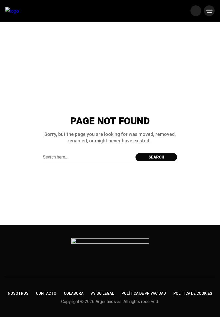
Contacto (46, 293)
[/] (195, 10)
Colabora (73, 293)
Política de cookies (192, 293)
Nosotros (18, 293)
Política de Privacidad (144, 293)
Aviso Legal (102, 293)
